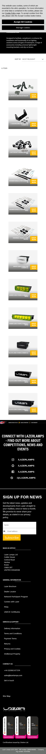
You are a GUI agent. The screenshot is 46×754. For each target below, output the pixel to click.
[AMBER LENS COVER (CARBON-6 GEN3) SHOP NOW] (22, 328)
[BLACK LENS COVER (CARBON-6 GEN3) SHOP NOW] (22, 413)
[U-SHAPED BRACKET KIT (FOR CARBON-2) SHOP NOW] (22, 128)
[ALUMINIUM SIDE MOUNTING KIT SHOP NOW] (22, 99)
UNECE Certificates (12, 612)
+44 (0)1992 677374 (12, 670)
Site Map (6, 696)
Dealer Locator (10, 591)
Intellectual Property (12, 654)
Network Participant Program (16, 596)
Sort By (18, 59)
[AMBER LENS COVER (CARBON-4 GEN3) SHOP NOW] (22, 299)
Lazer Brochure (10, 586)
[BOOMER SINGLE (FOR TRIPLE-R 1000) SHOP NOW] (22, 213)
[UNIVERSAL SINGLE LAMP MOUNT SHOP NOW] (22, 242)
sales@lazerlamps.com (13, 675)
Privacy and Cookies (12, 649)
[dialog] (23, 16)
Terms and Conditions (13, 633)
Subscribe (12, 538)
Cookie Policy (10, 13)
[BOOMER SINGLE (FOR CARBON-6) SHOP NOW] (22, 185)
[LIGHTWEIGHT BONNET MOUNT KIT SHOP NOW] (22, 156)
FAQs (6, 607)
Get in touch (9, 680)
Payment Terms (10, 638)
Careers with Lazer (11, 601)
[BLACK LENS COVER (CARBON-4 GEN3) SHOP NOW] (22, 385)
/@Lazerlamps (26, 478)
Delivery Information (12, 628)
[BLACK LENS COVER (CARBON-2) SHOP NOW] (22, 356)
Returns (7, 643)
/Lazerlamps (26, 459)
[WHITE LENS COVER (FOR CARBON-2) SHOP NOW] (22, 271)
